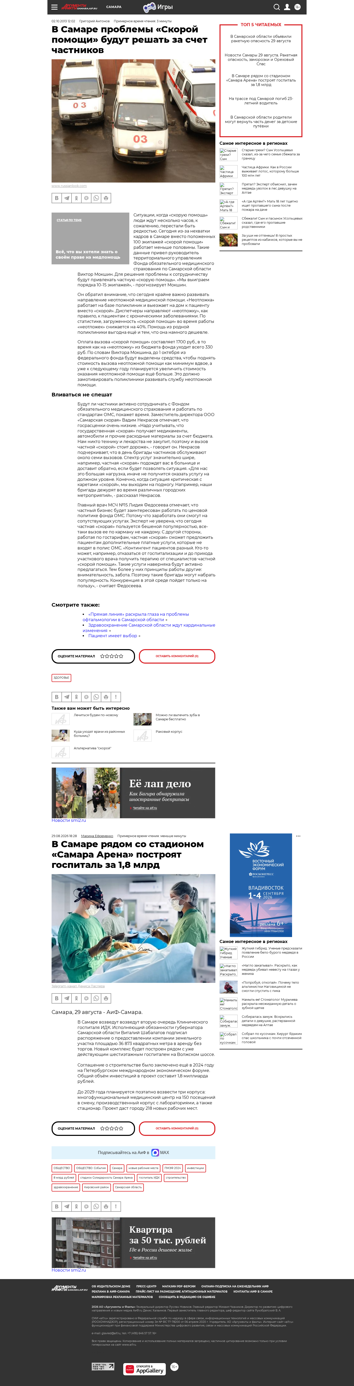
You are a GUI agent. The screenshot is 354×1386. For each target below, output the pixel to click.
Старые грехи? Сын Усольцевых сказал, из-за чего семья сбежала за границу (271, 154)
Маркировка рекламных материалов (122, 1297)
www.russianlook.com (69, 186)
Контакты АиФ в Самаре (253, 1291)
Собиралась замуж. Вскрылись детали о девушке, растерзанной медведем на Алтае (268, 1021)
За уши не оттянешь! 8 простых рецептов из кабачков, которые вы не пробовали (272, 240)
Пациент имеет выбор (112, 635)
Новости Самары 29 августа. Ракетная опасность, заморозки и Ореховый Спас (261, 59)
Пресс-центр (146, 1286)
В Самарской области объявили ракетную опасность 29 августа (261, 38)
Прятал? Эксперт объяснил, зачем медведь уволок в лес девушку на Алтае (269, 188)
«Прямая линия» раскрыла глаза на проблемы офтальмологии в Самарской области (136, 617)
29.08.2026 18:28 (64, 836)
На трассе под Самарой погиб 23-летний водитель (261, 101)
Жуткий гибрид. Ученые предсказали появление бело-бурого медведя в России (272, 952)
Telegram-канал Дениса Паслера (78, 986)
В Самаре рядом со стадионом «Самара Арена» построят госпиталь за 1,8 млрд (261, 80)
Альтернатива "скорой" (92, 748)
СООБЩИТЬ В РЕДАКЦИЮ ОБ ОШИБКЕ (187, 1297)
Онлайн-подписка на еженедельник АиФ (235, 1286)
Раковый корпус (169, 732)
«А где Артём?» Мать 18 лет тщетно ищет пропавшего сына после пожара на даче (270, 205)
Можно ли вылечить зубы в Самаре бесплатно (178, 717)
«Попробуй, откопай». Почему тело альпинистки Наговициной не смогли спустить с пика (270, 987)
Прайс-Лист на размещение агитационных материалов (182, 1291)
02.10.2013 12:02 (63, 21)
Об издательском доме (111, 1286)
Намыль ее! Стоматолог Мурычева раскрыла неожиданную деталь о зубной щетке (270, 1004)
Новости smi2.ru (69, 820)
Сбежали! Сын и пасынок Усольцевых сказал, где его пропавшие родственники (272, 222)
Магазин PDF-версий (178, 1286)
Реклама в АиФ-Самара (111, 1291)
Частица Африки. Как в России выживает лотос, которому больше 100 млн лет (270, 171)
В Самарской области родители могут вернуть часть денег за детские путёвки (261, 121)
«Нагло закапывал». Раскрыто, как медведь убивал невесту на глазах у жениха (271, 969)
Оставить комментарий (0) (177, 656)
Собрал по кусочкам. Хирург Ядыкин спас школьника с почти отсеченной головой (272, 1038)
